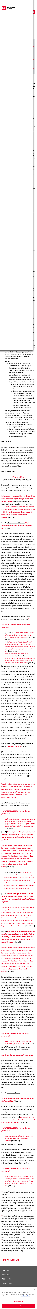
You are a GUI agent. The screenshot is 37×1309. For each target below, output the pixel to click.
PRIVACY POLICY (7, 1283)
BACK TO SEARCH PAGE (11, 1260)
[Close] (35, 1289)
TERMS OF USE (6, 1279)
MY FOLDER (5, 1270)
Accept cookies (18, 1306)
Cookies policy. (25, 1296)
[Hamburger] (34, 6)
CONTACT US (6, 1275)
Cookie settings (18, 1301)
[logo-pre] (8, 8)
